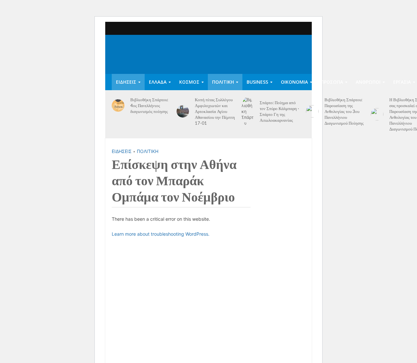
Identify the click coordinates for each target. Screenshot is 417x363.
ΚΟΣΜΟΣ (189, 82)
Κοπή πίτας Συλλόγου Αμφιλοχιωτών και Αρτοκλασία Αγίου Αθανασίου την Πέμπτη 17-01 (215, 111)
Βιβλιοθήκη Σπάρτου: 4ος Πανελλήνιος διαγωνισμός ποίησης (149, 105)
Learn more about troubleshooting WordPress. (160, 234)
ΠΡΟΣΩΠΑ (332, 82)
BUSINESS (257, 82)
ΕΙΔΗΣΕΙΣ (126, 82)
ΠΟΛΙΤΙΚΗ (223, 82)
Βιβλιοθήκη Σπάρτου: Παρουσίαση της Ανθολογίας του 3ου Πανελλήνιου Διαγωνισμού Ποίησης (344, 111)
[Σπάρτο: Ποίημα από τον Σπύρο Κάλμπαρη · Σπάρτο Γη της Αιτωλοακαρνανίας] (247, 111)
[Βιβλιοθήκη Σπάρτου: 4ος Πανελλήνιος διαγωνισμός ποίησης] (118, 105)
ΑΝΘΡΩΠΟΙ (368, 82)
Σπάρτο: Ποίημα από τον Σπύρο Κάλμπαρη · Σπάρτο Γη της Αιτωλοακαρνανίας (279, 111)
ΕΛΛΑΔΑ (157, 82)
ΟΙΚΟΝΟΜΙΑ (294, 82)
